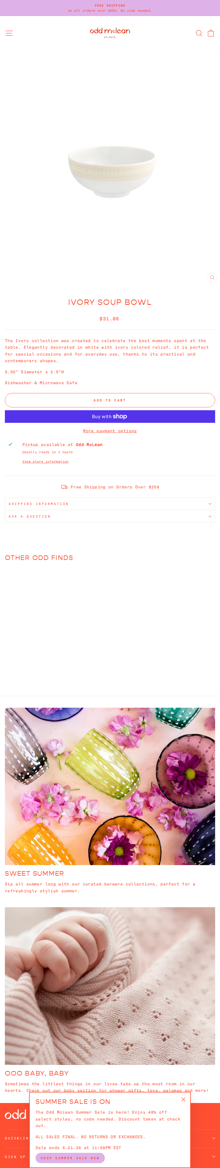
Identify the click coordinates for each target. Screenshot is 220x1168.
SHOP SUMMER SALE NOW (70, 1158)
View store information (45, 461)
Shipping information (39, 503)
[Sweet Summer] (110, 786)
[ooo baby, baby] (110, 986)
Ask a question (30, 516)
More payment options (110, 430)
